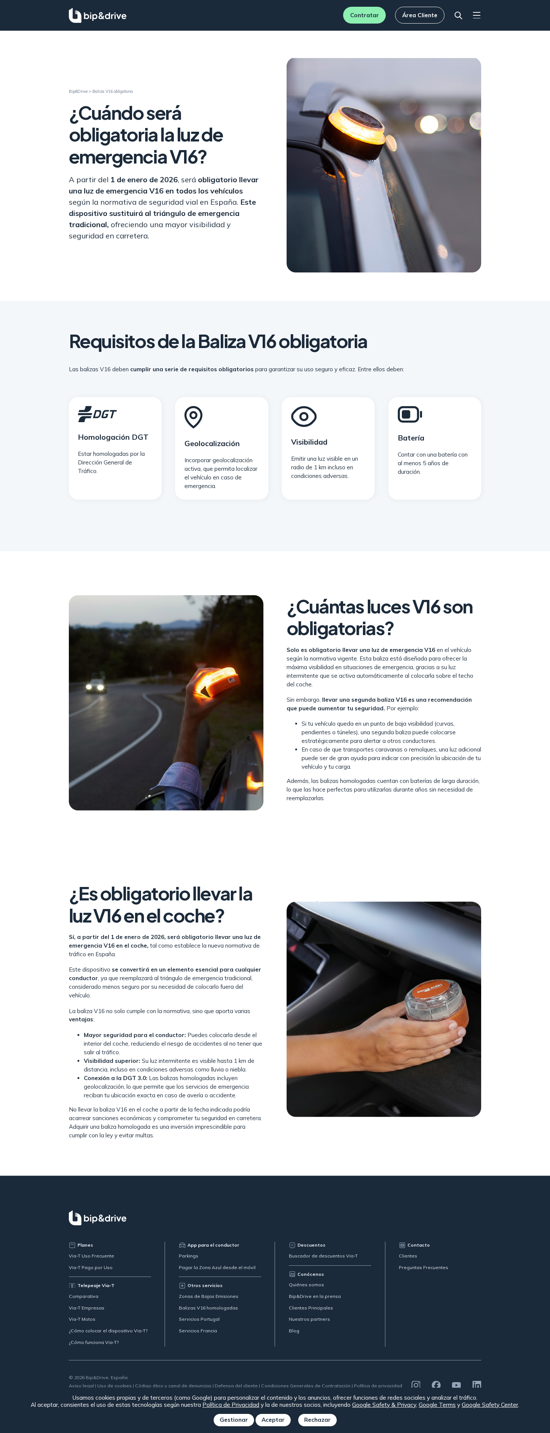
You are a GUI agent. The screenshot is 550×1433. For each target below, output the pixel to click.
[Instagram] (416, 1385)
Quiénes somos (306, 1284)
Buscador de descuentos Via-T (323, 1256)
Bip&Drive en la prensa (315, 1296)
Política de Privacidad (230, 1404)
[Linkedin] (477, 1385)
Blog (294, 1330)
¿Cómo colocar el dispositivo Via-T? (108, 1330)
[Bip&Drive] (98, 15)
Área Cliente (419, 15)
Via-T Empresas (86, 1308)
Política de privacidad (378, 1385)
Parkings (188, 1256)
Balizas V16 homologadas (208, 1308)
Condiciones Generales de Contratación (306, 1385)
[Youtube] (456, 1385)
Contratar (364, 15)
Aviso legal (81, 1385)
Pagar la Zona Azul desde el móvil (217, 1267)
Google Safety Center (490, 1404)
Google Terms (437, 1404)
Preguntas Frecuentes (423, 1267)
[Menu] (477, 15)
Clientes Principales (311, 1308)
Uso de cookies (114, 1385)
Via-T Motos (82, 1319)
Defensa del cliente (236, 1385)
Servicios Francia (198, 1330)
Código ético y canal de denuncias (173, 1385)
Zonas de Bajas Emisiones (208, 1296)
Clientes (408, 1256)
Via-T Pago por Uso (91, 1267)
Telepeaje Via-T (95, 1285)
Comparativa (83, 1296)
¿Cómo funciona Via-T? (94, 1342)
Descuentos (311, 1245)
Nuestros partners (309, 1319)
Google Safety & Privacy (384, 1404)
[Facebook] (436, 1385)
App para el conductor (213, 1245)
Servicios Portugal (199, 1319)
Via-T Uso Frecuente (91, 1256)
